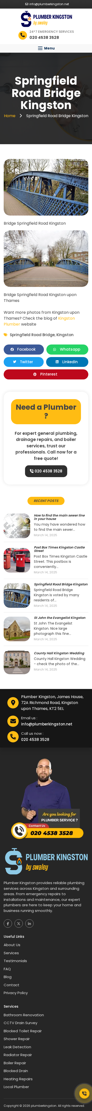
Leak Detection (17, 1046)
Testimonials (15, 960)
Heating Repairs (18, 1078)
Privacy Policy (16, 992)
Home (10, 116)
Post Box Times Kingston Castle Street (59, 549)
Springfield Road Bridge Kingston (61, 584)
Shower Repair (17, 1038)
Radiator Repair (18, 1054)
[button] (46, 48)
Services (11, 952)
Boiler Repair (15, 1062)
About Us (12, 944)
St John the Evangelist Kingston (59, 618)
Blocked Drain (16, 1070)
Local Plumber (16, 1086)
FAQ (7, 968)
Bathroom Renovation (24, 1014)
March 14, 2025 (45, 535)
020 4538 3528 (48, 471)
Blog (8, 976)
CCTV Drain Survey (20, 1022)
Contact (11, 984)
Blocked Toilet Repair (23, 1030)
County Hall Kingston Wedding (59, 653)
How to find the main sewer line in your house (59, 517)
